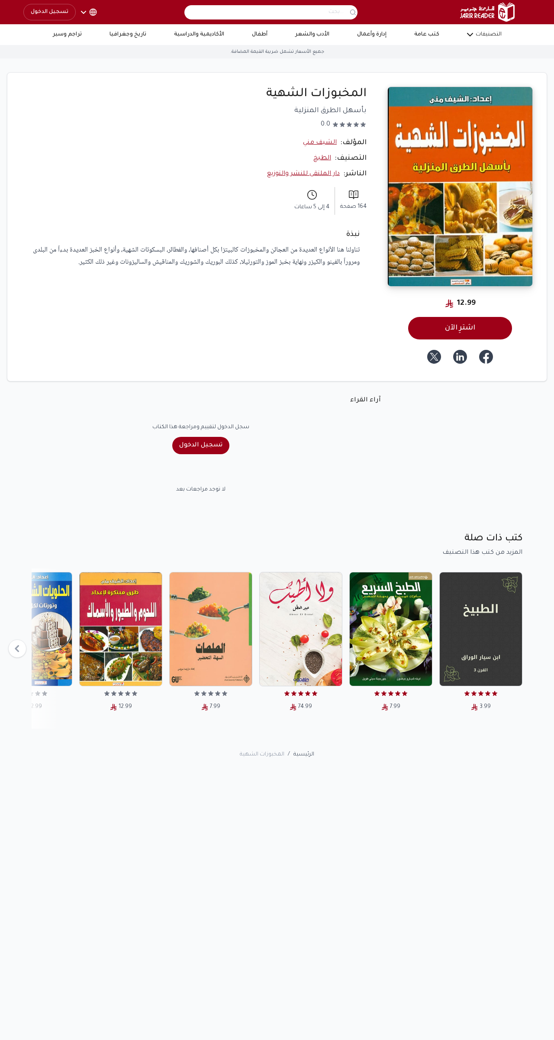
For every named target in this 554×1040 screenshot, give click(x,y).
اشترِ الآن (460, 328)
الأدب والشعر (312, 35)
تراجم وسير (67, 35)
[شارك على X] (434, 356)
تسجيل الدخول (49, 12)
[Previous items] (17, 649)
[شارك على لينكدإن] (460, 356)
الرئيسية (303, 755)
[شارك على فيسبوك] (486, 356)
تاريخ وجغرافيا (128, 35)
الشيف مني (320, 142)
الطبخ (322, 158)
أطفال (259, 35)
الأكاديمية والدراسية (199, 35)
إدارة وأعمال (372, 35)
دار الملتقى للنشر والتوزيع (303, 174)
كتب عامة (426, 35)
